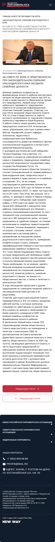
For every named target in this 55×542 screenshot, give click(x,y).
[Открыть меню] (50, 5)
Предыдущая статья (29, 398)
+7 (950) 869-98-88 (17, 458)
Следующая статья (25, 388)
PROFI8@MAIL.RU (17, 464)
